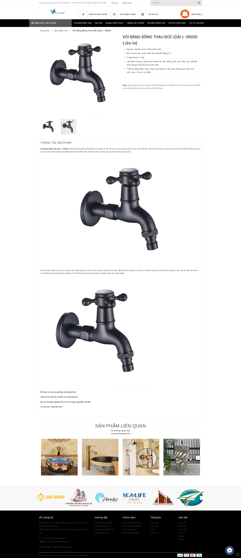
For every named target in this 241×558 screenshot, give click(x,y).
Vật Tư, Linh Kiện (196, 23)
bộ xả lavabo (133, 85)
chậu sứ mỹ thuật (152, 85)
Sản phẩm (154, 526)
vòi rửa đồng (147, 88)
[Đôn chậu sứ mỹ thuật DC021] (181, 457)
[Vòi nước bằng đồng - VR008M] (100, 457)
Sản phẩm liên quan (120, 425)
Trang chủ (182, 523)
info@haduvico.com (64, 547)
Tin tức (153, 529)
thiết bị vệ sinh (176, 85)
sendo (167, 85)
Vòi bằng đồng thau (83, 23)
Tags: (125, 85)
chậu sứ (141, 85)
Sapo (85, 555)
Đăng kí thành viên (102, 533)
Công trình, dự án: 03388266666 (56, 542)
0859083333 (46, 547)
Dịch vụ (181, 536)
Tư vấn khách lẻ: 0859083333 (53, 538)
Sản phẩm (182, 529)
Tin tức (181, 533)
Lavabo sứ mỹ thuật (114, 23)
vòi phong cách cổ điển (191, 85)
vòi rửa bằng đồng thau (132, 88)
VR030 (154, 88)
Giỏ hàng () (197, 14)
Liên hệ (181, 540)
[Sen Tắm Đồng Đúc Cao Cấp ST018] (141, 457)
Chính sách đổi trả (130, 529)
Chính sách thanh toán (131, 523)
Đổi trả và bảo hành (102, 526)
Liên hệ (153, 533)
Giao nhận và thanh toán (104, 529)
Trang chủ (154, 523)
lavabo (161, 85)
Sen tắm (98, 23)
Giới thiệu (182, 526)
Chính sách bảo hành (131, 533)
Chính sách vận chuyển (132, 526)
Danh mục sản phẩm (44, 23)
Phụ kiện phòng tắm (156, 23)
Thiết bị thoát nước (177, 23)
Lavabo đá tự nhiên (135, 23)
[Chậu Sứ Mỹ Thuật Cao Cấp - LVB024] (59, 457)
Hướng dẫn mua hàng (103, 523)
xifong (160, 88)
